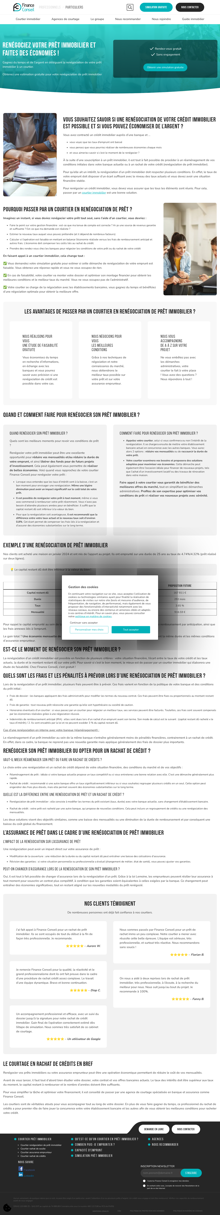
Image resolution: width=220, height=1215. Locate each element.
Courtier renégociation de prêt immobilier (41, 1145)
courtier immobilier (94, 193)
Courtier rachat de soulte (33, 1148)
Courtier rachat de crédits (33, 1156)
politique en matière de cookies (93, 616)
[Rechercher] (130, 7)
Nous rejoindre (161, 19)
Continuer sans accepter (84, 622)
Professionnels (50, 7)
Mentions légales (101, 1211)
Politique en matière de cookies (187, 1211)
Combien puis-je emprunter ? (95, 1144)
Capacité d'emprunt (89, 1150)
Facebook (29, 1170)
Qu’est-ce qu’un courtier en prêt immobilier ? (107, 1139)
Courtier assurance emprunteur (36, 1152)
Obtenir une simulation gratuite (165, 67)
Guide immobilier (193, 19)
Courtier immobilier (28, 19)
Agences (158, 1139)
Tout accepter (131, 629)
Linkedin (28, 1176)
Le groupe (97, 19)
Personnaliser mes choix (89, 629)
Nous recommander (128, 19)
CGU (119, 1211)
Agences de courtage (65, 19)
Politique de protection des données (147, 1211)
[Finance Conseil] (23, 7)
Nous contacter (190, 7)
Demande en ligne (154, 1129)
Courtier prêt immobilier (35, 1139)
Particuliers (74, 7)
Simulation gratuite (156, 7)
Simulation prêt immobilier (94, 1155)
